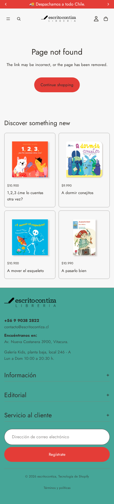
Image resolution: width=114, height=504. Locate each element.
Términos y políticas (57, 487)
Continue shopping (57, 85)
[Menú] (8, 19)
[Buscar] (19, 19)
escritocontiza (46, 476)
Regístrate (57, 454)
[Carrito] (106, 19)
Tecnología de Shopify (73, 476)
